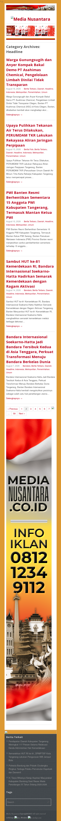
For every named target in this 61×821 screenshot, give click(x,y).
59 (14, 413)
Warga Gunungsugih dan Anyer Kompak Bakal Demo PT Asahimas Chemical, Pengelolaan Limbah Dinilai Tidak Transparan (29, 72)
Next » (22, 413)
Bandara (28, 290)
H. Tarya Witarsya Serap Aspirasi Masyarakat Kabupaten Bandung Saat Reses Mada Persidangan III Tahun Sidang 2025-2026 (30, 781)
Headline (49, 88)
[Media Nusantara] (30, 19)
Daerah (40, 88)
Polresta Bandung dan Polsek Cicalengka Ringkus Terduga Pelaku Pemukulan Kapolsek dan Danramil (30, 769)
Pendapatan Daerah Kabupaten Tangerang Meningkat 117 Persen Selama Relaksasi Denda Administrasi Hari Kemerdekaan (28, 745)
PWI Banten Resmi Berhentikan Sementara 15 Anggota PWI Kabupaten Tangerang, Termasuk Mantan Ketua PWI (29, 205)
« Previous (13, 408)
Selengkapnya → (14, 114)
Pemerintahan (34, 92)
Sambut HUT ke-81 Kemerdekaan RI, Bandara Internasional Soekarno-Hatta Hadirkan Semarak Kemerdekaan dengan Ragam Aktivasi (30, 274)
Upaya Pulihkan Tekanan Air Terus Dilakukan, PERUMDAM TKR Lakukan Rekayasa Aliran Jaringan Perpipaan (29, 135)
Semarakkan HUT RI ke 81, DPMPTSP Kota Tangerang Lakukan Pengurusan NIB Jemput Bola (30, 757)
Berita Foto (29, 149)
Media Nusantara (12, 813)
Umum (44, 92)
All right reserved (39, 813)
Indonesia (10, 92)
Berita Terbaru (30, 88)
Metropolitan (21, 92)
